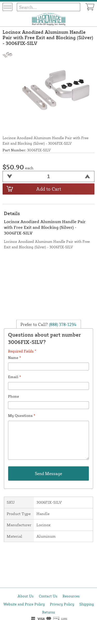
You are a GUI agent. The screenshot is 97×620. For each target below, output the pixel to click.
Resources (71, 596)
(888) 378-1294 (62, 324)
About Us (26, 596)
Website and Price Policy (24, 604)
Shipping (86, 604)
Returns (48, 612)
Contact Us (48, 596)
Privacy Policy (62, 604)
